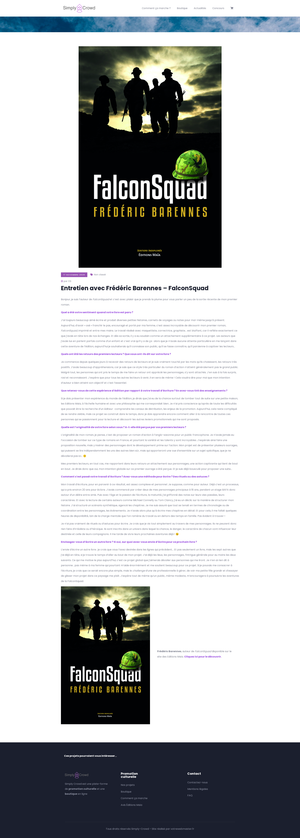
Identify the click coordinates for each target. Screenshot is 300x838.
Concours (218, 8)
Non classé (100, 274)
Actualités (200, 8)
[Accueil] (79, 8)
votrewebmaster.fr (182, 829)
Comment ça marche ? (156, 8)
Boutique (182, 8)
